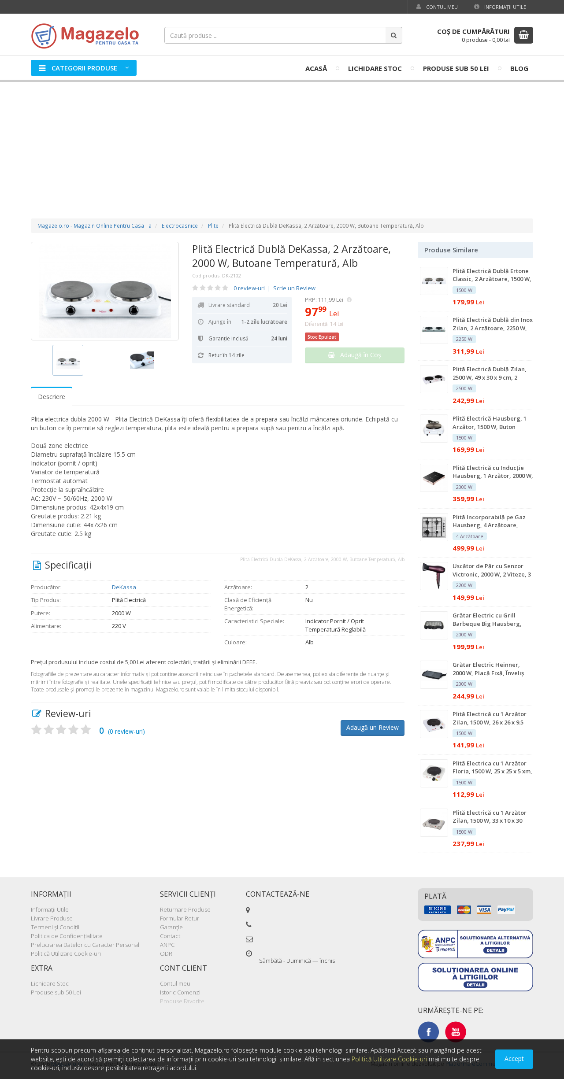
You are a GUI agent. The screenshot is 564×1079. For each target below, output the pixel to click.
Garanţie (171, 927)
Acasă (316, 68)
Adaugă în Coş (358, 355)
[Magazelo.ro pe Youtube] (455, 1031)
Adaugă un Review (372, 727)
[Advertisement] (282, 141)
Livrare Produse (52, 918)
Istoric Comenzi (180, 992)
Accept (514, 1058)
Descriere (51, 396)
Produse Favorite (182, 1001)
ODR (166, 953)
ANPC (167, 945)
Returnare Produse (185, 909)
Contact (170, 936)
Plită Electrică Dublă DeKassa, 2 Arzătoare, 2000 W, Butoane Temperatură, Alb (291, 256)
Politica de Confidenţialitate (67, 936)
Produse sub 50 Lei (456, 68)
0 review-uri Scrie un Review (274, 288)
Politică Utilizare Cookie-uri (66, 953)
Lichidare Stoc (375, 68)
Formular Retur (179, 918)
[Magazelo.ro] (88, 35)
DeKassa (124, 587)
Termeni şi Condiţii (55, 927)
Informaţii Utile (504, 7)
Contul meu (441, 7)
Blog (519, 68)
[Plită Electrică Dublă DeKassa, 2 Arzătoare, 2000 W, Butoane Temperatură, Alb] (105, 291)
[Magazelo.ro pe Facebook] (428, 1031)
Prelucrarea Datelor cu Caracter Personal (85, 945)
